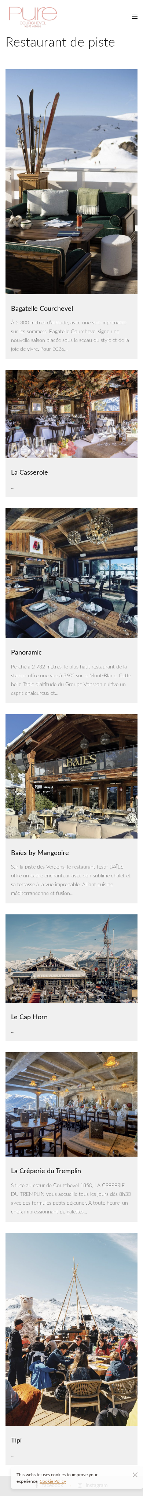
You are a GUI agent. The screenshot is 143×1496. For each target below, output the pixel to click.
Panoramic (26, 652)
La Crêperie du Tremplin (46, 1171)
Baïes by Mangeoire (40, 853)
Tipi (16, 1440)
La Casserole (29, 472)
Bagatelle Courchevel (42, 309)
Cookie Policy (53, 1481)
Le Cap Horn (29, 1017)
